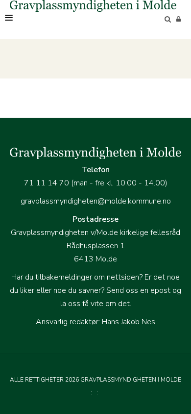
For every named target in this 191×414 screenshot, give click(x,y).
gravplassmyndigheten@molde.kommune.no (96, 201)
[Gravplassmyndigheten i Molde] (93, 6)
